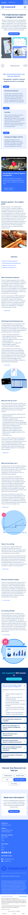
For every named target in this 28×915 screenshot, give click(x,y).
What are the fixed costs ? (10, 267)
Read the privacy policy (5, 909)
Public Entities (12, 2)
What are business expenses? (10, 261)
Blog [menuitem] (2, 849)
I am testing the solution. (14, 679)
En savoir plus (6, 600)
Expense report (8, 775)
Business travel (20, 775)
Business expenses (19, 779)
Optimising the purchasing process (12, 263)
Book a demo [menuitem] (4, 836)
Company (3, 2)
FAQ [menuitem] (2, 838)
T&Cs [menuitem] (2, 840)
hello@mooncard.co (6, 825)
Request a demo (14, 33)
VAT (7, 779)
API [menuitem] (2, 845)
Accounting (14, 783)
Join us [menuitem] (3, 847)
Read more (7, 310)
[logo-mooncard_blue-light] (8, 7)
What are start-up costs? (9, 265)
